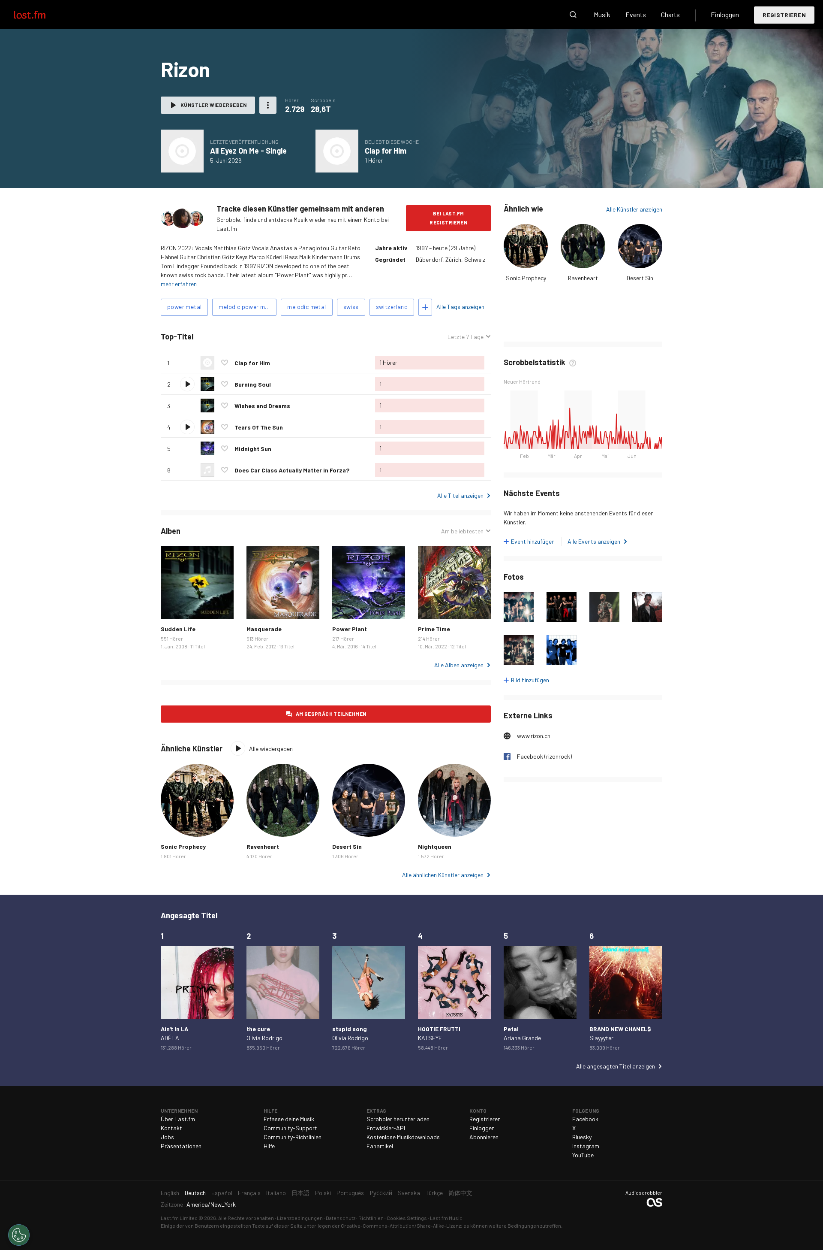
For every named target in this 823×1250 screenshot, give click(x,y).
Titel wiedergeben (187, 384)
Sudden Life (178, 629)
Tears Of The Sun (258, 427)
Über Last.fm (178, 1119)
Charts (670, 14)
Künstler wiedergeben (213, 105)
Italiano (276, 1192)
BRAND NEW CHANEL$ (620, 1028)
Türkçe (434, 1192)
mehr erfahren (179, 284)
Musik (602, 14)
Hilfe (269, 1146)
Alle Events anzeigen (594, 541)
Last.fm (39, 15)
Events (635, 14)
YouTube (583, 1155)
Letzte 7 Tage (466, 337)
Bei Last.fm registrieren (448, 217)
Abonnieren (484, 1137)
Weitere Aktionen (267, 105)
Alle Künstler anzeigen (634, 209)
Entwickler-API (385, 1128)
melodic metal (306, 306)
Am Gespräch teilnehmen (331, 714)
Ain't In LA (174, 1028)
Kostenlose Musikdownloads (403, 1137)
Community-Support (290, 1128)
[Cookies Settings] (19, 1235)
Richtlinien (371, 1218)
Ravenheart (583, 277)
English (170, 1192)
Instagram (585, 1146)
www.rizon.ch (533, 735)
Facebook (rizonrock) (544, 756)
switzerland (392, 306)
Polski (323, 1192)
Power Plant (349, 629)
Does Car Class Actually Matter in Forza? (291, 470)
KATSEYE (430, 1037)
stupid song (349, 1028)
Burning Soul (252, 384)
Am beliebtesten (462, 531)
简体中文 (460, 1192)
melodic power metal (247, 306)
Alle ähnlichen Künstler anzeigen (443, 874)
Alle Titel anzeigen (460, 495)
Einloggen (725, 14)
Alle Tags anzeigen (460, 306)
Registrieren (784, 14)
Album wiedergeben (182, 151)
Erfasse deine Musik (289, 1119)
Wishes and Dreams (262, 405)
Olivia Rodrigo (264, 1037)
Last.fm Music (446, 1218)
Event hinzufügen (533, 541)
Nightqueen (434, 846)
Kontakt (171, 1128)
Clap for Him (385, 150)
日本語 (300, 1192)
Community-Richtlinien (292, 1137)
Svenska (409, 1192)
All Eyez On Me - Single (248, 150)
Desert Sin (640, 277)
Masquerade (264, 629)
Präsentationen (181, 1146)
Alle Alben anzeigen (459, 665)
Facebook (585, 1119)
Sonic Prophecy (526, 277)
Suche (573, 14)
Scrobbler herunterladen (398, 1119)
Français (249, 1192)
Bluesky (582, 1137)
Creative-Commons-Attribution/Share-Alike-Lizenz (401, 1226)
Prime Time (434, 629)
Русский (380, 1192)
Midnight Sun (252, 448)
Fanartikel (379, 1146)
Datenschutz (340, 1218)
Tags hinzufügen (425, 307)
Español (221, 1192)
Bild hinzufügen (530, 680)
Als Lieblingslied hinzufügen (224, 362)
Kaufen (174, 606)
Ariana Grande (522, 1037)
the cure (258, 1028)
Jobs (167, 1137)
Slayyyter (601, 1037)
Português (350, 1192)
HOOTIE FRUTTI (439, 1028)
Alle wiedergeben (242, 336)
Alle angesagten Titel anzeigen (615, 1066)
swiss (351, 306)
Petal (511, 1028)
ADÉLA (170, 1037)
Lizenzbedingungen (300, 1218)
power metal (184, 306)
